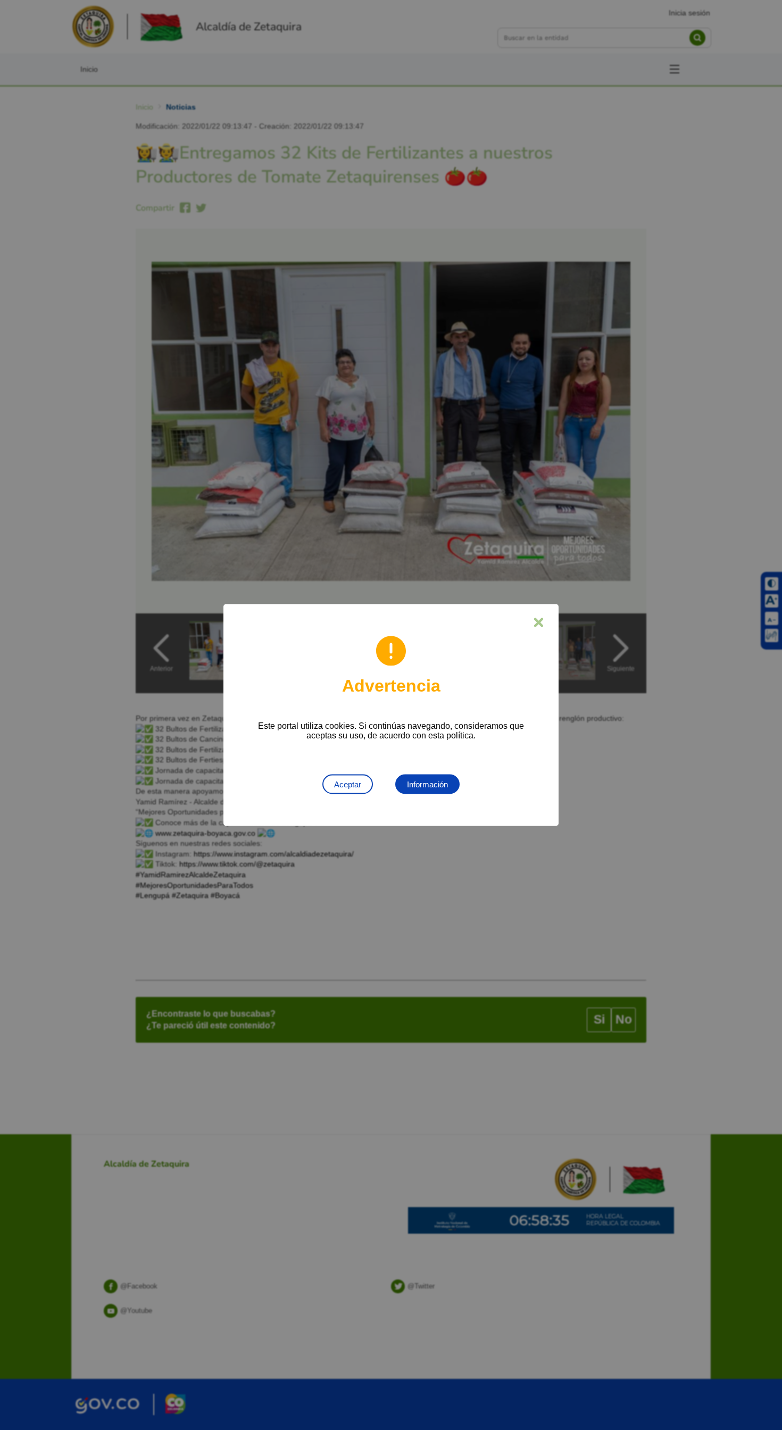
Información (427, 784)
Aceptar (347, 784)
